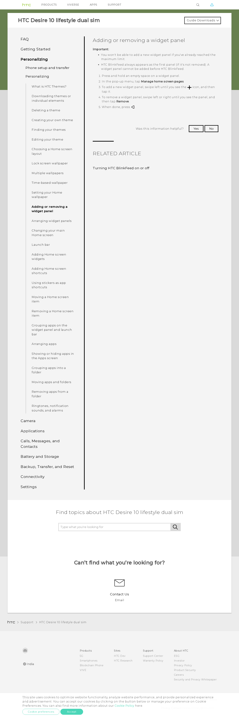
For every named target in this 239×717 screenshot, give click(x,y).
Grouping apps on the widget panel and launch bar (52, 330)
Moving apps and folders (51, 382)
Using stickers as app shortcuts (49, 285)
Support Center (153, 655)
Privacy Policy (183, 665)
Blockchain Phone (91, 665)
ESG (177, 655)
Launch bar (41, 244)
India (30, 664)
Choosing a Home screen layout (52, 151)
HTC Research (123, 660)
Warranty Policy (153, 660)
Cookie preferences (41, 711)
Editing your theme (47, 139)
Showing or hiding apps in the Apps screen (53, 356)
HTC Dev (120, 655)
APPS (93, 4)
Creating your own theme (52, 120)
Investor (179, 660)
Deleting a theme (46, 110)
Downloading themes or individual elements (51, 98)
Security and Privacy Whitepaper (195, 679)
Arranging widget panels (52, 221)
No (211, 128)
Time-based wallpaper (50, 182)
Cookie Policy (124, 705)
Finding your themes (49, 129)
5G (81, 655)
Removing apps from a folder (50, 394)
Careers (179, 674)
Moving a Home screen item (50, 299)
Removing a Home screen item (52, 313)
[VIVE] (212, 5)
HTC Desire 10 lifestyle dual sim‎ (63, 622)
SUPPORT (114, 4)
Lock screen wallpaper (50, 163)
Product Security (185, 670)
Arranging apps (44, 344)
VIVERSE (73, 4)
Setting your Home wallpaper (47, 195)
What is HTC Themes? (49, 86)
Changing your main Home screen (48, 233)
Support (27, 622)
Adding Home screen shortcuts (49, 271)
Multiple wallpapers (48, 173)
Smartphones (88, 660)
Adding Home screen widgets (49, 257)
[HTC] (26, 5)
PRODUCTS (49, 4)
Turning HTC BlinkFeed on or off (121, 168)
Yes (196, 128)
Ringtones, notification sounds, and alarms (50, 408)
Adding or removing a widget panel (49, 209)
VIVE (83, 670)
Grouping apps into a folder (49, 370)
